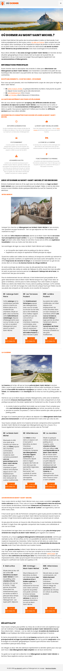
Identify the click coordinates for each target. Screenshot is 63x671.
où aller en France (37, 42)
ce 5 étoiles (13, 95)
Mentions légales (51, 668)
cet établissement (14, 93)
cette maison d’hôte (15, 89)
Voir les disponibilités (10, 340)
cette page (51, 554)
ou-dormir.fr (18, 668)
